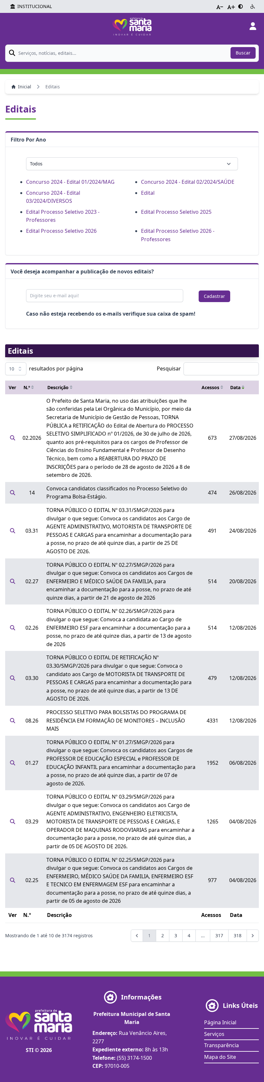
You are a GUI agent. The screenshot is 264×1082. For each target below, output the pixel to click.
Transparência (221, 1045)
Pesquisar (169, 368)
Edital (148, 192)
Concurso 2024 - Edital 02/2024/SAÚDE (187, 181)
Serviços (214, 1034)
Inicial (24, 87)
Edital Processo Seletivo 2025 (176, 211)
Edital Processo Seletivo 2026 (61, 230)
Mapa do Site (220, 1056)
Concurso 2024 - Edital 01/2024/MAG (70, 181)
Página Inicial (220, 1022)
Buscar (243, 53)
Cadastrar (214, 296)
